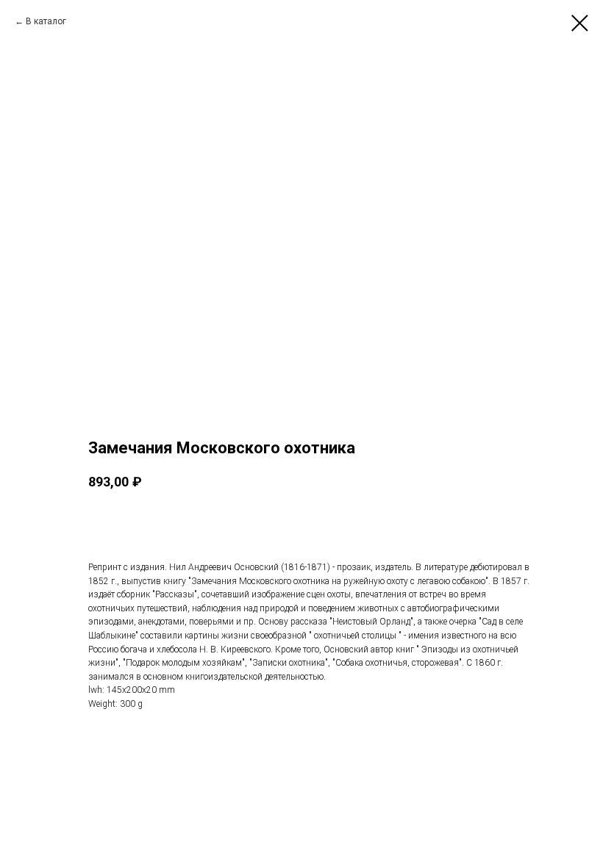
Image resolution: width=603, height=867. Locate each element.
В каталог (46, 21)
